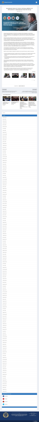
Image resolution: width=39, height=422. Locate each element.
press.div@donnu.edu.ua (33, 415)
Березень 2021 (5, 239)
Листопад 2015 (5, 359)
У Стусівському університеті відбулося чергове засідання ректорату (6, 103)
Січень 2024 (4, 175)
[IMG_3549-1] (23, 77)
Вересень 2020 (5, 250)
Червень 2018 (4, 301)
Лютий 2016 (4, 353)
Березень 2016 (5, 351)
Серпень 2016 (4, 342)
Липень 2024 (4, 164)
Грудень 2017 (4, 312)
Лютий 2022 (4, 218)
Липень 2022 (4, 209)
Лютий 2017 (4, 331)
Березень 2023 (5, 194)
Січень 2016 (4, 355)
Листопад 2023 (5, 179)
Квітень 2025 (4, 147)
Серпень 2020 (4, 252)
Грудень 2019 (4, 267)
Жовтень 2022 (5, 203)
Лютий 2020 (4, 263)
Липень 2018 (4, 299)
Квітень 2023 (4, 192)
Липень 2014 (4, 387)
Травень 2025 (4, 145)
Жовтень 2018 (5, 293)
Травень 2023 (4, 190)
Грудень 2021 (4, 222)
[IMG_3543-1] (32, 77)
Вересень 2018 (5, 295)
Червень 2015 (4, 368)
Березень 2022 (5, 216)
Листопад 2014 (5, 381)
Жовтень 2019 (5, 271)
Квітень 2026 (4, 124)
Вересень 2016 (5, 340)
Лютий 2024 (4, 173)
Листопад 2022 (5, 201)
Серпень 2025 (4, 139)
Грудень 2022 (4, 199)
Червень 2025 (4, 143)
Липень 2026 (4, 119)
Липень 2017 (4, 321)
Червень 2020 (4, 256)
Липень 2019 (4, 276)
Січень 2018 (4, 310)
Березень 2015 (5, 374)
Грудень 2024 (4, 154)
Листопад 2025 (5, 134)
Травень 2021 (4, 235)
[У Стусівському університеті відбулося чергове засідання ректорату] (7, 98)
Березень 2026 (5, 126)
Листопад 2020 (5, 246)
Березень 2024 (5, 171)
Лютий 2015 (4, 376)
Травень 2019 (4, 280)
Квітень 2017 (4, 327)
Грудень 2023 (4, 177)
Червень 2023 (4, 188)
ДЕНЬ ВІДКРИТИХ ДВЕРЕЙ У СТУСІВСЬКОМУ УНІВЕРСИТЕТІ (15, 103)
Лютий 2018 (4, 308)
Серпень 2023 (4, 184)
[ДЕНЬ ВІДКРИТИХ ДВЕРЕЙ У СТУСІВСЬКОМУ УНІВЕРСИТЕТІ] (15, 98)
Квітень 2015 (4, 372)
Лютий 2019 (4, 286)
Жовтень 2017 (5, 316)
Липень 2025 (4, 141)
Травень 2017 (4, 325)
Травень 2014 (4, 391)
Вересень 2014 (5, 385)
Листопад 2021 (5, 224)
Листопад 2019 (5, 269)
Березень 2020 (5, 261)
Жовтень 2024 (5, 158)
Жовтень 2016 (5, 338)
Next (34, 80)
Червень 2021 (4, 233)
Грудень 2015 (4, 357)
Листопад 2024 (5, 156)
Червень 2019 (4, 278)
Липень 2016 (4, 344)
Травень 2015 (4, 370)
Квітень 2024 (4, 169)
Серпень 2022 (4, 207)
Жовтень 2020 (5, 248)
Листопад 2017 (5, 314)
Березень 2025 (5, 149)
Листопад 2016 (5, 336)
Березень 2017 (5, 329)
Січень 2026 (4, 130)
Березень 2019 (5, 284)
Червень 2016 (4, 346)
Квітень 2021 (4, 237)
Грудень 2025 (4, 132)
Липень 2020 (4, 254)
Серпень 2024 (4, 162)
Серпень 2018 (4, 297)
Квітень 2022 (4, 214)
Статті (21, 11)
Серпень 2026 (4, 117)
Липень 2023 (4, 186)
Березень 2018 (5, 306)
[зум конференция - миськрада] (15, 77)
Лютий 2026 (4, 128)
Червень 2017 (4, 323)
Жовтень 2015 (5, 361)
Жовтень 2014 (5, 383)
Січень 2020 (4, 265)
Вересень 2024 (5, 160)
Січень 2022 (4, 220)
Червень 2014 (4, 389)
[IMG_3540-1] (7, 77)
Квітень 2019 (4, 282)
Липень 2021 (4, 231)
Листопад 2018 (5, 291)
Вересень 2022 (5, 205)
